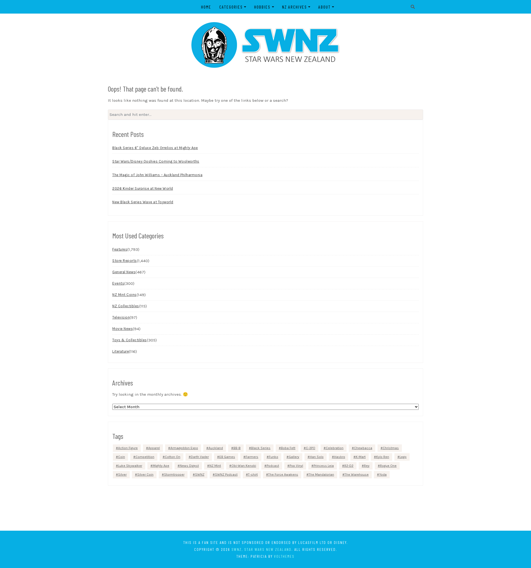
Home (206, 6)
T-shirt (253, 474)
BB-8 (237, 448)
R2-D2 (348, 466)
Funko (273, 457)
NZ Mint (215, 466)
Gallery (294, 457)
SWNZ (199, 474)
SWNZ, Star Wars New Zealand (261, 549)
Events (118, 283)
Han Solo (317, 457)
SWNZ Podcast (226, 474)
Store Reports (124, 261)
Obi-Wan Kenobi (243, 466)
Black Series (260, 448)
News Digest (189, 466)
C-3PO (310, 448)
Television (121, 317)
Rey (366, 466)
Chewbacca (363, 448)
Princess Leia (324, 466)
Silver (122, 474)
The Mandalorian (321, 474)
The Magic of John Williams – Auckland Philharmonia (157, 175)
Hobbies (262, 6)
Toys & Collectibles (129, 340)
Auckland (216, 448)
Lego (403, 457)
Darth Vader (200, 457)
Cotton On (172, 457)
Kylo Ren (382, 457)
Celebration (334, 448)
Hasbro (339, 457)
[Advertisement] (265, 507)
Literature (120, 351)
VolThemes (284, 556)
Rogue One (388, 466)
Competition (145, 457)
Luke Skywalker (130, 466)
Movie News (122, 329)
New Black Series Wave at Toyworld (142, 202)
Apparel (154, 448)
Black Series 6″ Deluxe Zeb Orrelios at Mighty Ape (155, 148)
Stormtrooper (174, 474)
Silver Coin (145, 474)
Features (119, 249)
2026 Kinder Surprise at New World (142, 188)
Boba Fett (288, 448)
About (324, 6)
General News (124, 272)
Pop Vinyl (296, 466)
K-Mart (361, 457)
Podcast (273, 466)
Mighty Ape (161, 466)
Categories (231, 6)
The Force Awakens (283, 474)
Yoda (383, 474)
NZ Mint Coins (124, 295)
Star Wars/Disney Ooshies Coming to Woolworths (155, 161)
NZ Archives (294, 6)
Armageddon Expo (184, 448)
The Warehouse (357, 474)
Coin (121, 457)
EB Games (227, 457)
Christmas (391, 448)
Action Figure (128, 448)
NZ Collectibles (125, 306)
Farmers (252, 457)
